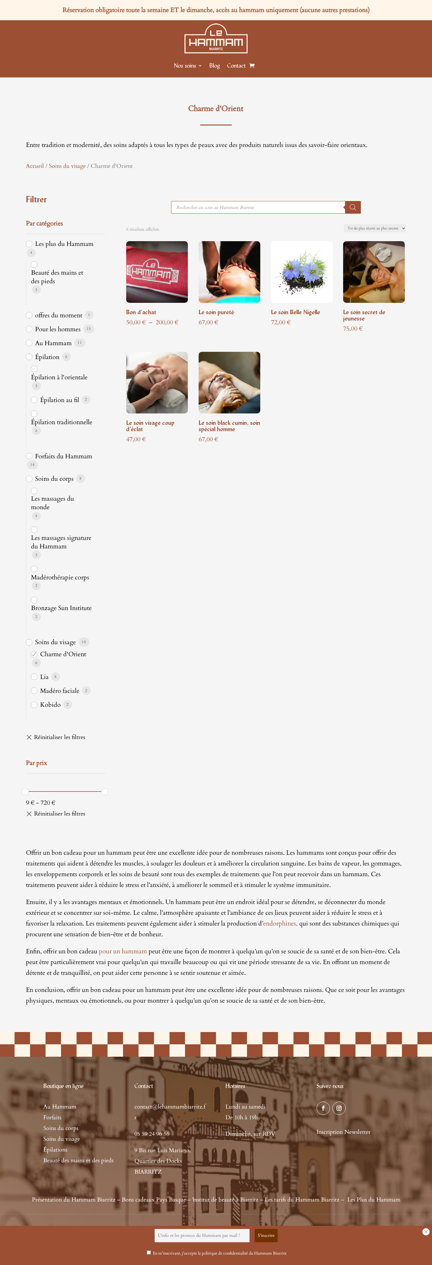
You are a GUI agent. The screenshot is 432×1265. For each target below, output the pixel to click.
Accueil (35, 166)
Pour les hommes (58, 329)
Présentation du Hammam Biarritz (73, 1200)
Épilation (47, 357)
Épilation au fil (59, 400)
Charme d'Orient (63, 654)
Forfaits (52, 1117)
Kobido (50, 704)
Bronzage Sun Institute (61, 608)
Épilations (55, 1150)
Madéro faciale (59, 691)
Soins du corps (54, 478)
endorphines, (280, 923)
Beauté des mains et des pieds (57, 276)
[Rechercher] (353, 207)
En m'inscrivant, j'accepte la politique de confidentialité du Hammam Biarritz (220, 1253)
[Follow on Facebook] (323, 1108)
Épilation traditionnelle (61, 422)
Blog (214, 65)
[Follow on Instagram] (339, 1108)
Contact (236, 65)
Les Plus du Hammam (373, 1200)
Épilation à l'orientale (59, 377)
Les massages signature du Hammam (61, 542)
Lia (44, 677)
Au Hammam (53, 343)
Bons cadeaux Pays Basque (154, 1200)
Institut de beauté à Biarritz (225, 1200)
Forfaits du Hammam (63, 456)
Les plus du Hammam (64, 244)
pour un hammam (123, 951)
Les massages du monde (52, 502)
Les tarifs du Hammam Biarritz (302, 1200)
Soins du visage (67, 166)
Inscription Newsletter (344, 1132)
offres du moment (58, 315)
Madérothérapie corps (60, 577)
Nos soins (185, 65)
